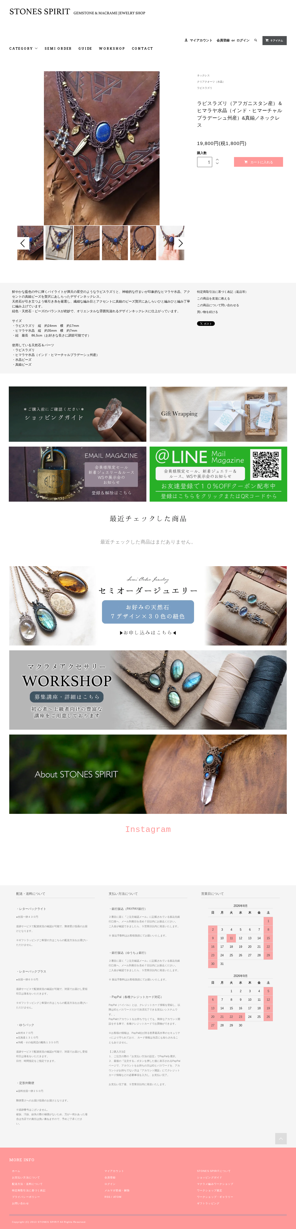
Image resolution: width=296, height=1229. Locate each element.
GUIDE (85, 48)
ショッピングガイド (209, 1177)
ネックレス (203, 75)
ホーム (16, 1171)
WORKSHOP (112, 48)
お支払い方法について (26, 1177)
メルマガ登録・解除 (117, 1190)
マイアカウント (201, 40)
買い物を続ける (207, 312)
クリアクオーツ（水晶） (211, 81)
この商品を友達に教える (213, 298)
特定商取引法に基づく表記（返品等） (222, 291)
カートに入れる (261, 162)
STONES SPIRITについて (214, 1171)
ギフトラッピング (208, 1203)
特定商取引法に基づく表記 (29, 1190)
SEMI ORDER (58, 48)
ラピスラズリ (204, 87)
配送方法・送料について (27, 1184)
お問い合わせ (20, 1203)
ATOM (117, 1196)
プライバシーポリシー (26, 1196)
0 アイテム (277, 40)
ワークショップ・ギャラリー (215, 1196)
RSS (107, 1196)
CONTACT (143, 48)
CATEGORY (21, 48)
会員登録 (223, 40)
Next (180, 243)
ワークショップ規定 (209, 1190)
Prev (23, 243)
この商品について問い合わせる (218, 305)
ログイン (243, 40)
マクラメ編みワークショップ (215, 1184)
